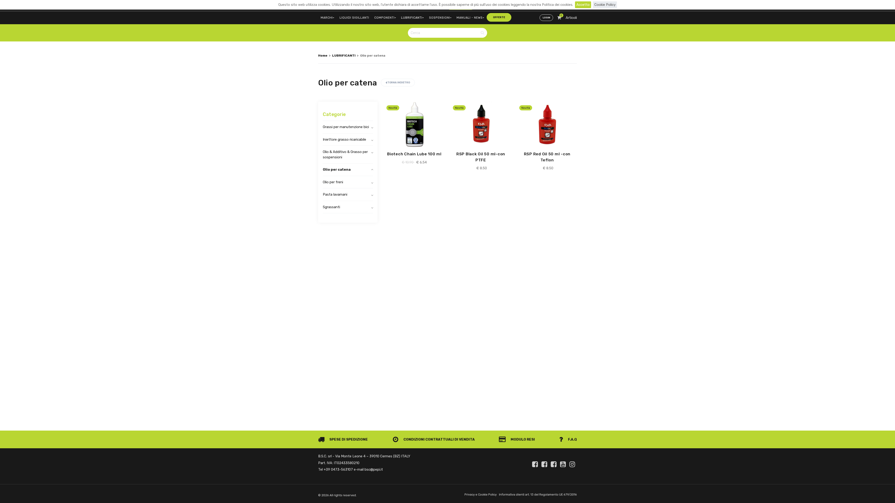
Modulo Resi (522, 439)
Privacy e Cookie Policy (481, 494)
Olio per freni (333, 182)
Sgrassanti (331, 207)
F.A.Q (572, 439)
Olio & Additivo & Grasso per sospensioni (345, 154)
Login (546, 17)
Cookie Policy (605, 5)
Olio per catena (337, 169)
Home (322, 55)
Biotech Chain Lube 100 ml (414, 154)
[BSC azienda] (545, 464)
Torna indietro (398, 82)
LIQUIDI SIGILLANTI (354, 17)
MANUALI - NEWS (470, 17)
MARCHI (327, 17)
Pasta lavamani (335, 194)
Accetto (583, 5)
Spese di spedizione (348, 439)
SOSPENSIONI (439, 17)
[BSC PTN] (554, 464)
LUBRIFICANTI (411, 17)
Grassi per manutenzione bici (346, 127)
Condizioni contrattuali (428, 439)
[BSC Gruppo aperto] (536, 464)
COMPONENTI (384, 17)
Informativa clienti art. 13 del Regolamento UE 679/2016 (538, 494)
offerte (499, 17)
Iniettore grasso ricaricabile (344, 139)
